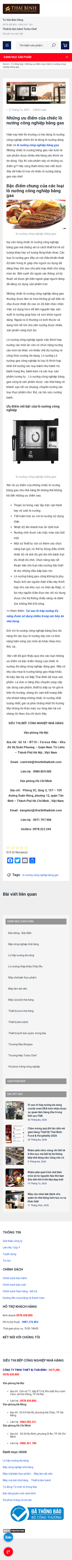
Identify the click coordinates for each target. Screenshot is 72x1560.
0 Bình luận (40, 109)
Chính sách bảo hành (15, 1469)
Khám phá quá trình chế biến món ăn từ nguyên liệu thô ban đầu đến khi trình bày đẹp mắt (46, 1367)
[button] (34, 967)
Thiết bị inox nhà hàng (21, 1085)
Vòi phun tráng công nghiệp (24, 1140)
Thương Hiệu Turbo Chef (22, 1129)
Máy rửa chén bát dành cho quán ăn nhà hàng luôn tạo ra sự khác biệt (47, 1389)
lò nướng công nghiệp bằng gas (38, 145)
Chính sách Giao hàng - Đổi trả (20, 1482)
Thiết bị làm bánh (18, 1096)
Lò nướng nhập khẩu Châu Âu (25, 1040)
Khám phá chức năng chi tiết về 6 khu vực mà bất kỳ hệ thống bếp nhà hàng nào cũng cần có (46, 1345)
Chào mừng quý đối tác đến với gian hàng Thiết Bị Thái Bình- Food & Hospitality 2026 (46, 1323)
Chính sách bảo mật (14, 1475)
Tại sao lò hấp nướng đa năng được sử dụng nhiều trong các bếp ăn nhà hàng (35, 616)
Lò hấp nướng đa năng (21, 1029)
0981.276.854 (30, 1512)
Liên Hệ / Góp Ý (11, 1438)
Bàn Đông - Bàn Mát (19, 1007)
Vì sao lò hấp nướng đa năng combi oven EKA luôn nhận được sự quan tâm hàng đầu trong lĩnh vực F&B (35, 920)
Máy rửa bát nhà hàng (21, 1074)
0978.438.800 (24, 1506)
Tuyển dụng (9, 1445)
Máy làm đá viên (17, 1062)
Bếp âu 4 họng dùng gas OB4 (45, 1187)
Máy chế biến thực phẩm (22, 1051)
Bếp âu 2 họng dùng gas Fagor (46, 1165)
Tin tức (7, 1451)
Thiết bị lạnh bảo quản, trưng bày (27, 1107)
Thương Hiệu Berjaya (20, 1118)
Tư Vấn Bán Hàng (13, 19)
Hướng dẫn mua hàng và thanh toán (23, 1488)
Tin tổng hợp (17, 64)
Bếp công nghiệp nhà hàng (23, 1018)
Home (6, 64)
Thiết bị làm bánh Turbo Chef (20, 29)
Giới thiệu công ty (12, 1431)
